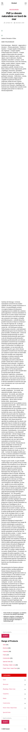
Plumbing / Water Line (9, 665)
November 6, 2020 (20, 22)
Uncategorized (14, 9)
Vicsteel (14, 3)
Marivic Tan (9, 22)
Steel (4, 644)
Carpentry (5, 651)
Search (5, 635)
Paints (4, 655)
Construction (6, 658)
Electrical (5, 648)
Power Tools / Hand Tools (10, 668)
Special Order (7, 661)
